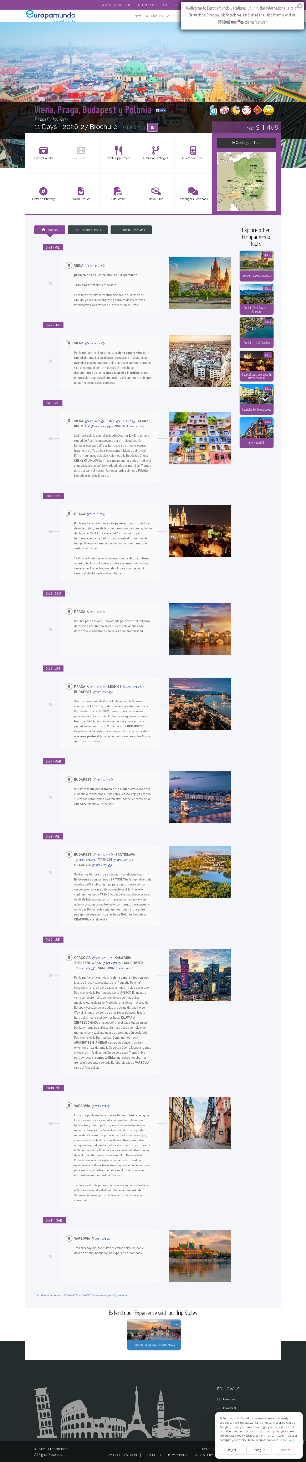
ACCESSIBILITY (204, 1455)
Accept (285, 1450)
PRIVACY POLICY (178, 1455)
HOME (206, 1449)
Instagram (229, 1407)
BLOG (165, 4)
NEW (138, 16)
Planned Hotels (91, 230)
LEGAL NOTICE (152, 1455)
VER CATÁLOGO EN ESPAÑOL (116, 4)
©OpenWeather (120, 1295)
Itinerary (52, 230)
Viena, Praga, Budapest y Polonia (94, 109)
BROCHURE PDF (154, 16)
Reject (232, 1450)
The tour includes (134, 230)
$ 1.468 (262, 127)
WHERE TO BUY (177, 16)
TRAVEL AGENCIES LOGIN (121, 1455)
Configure (259, 1450)
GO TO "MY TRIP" (146, 4)
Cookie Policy (286, 1440)
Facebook (229, 1399)
